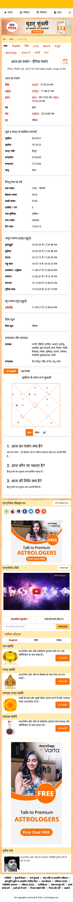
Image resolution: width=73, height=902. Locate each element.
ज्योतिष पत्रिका (12, 634)
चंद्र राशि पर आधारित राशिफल (55, 878)
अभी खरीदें (62, 658)
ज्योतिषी (7, 878)
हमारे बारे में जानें (20, 888)
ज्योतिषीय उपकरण (10, 884)
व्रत (57, 12)
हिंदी (36, 640)
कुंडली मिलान (20, 878)
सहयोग (67, 888)
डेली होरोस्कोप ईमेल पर (53, 619)
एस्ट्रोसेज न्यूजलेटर (19, 619)
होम (4, 39)
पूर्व (44, 432)
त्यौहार (25, 12)
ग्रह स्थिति (25, 371)
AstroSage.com (51, 897)
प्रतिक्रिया (43, 884)
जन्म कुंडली (34, 878)
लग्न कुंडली (11, 371)
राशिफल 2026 (61, 881)
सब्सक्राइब (63, 568)
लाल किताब (46, 881)
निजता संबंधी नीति (37, 888)
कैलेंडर (41, 12)
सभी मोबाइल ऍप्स (61, 503)
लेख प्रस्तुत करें (58, 884)
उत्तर (29, 432)
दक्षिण (37, 432)
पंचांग (8, 12)
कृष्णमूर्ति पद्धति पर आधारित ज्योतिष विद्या (21, 881)
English (13, 640)
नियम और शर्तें (55, 888)
